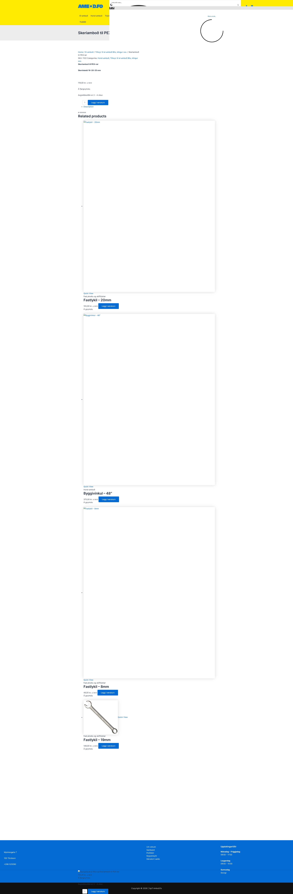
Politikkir (150, 853)
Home (80, 52)
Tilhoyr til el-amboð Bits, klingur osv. (111, 52)
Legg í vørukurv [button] (108, 306)
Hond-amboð (103, 58)
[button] (110, 8)
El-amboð (89, 52)
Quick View (88, 293)
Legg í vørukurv (98, 102)
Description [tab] (89, 106)
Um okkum (151, 847)
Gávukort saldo (153, 859)
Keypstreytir (151, 856)
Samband (150, 850)
